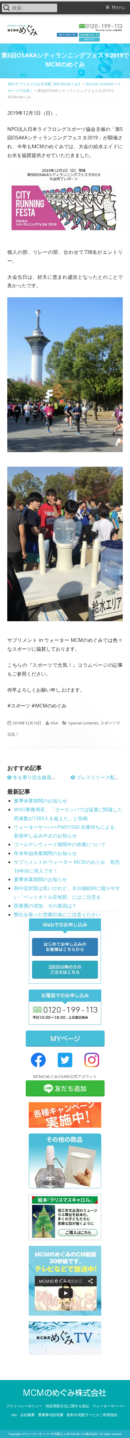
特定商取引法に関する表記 (67, 1406)
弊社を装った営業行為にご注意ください (57, 914)
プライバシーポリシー (24, 1406)
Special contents (83, 723)
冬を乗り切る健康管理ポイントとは (50, 777)
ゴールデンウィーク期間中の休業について (60, 844)
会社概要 (27, 1415)
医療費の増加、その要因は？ (45, 905)
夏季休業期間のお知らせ (40, 800)
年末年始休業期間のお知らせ (45, 853)
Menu (118, 7)
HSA (54, 723)
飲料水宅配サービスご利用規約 (92, 1415)
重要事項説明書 (50, 1415)
